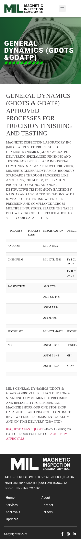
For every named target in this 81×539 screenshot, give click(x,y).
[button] (62, 8)
